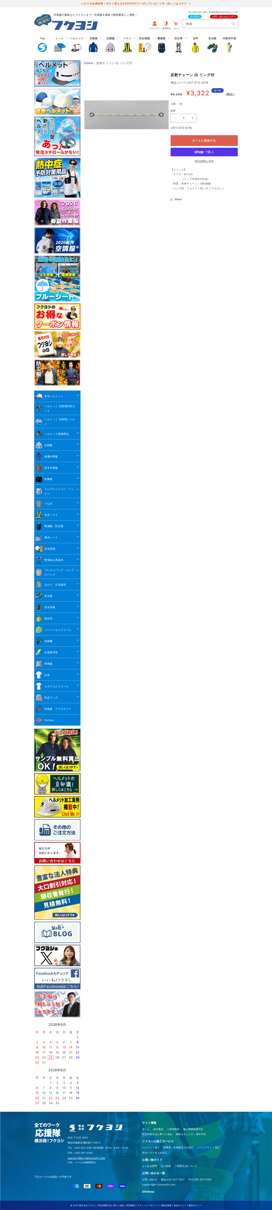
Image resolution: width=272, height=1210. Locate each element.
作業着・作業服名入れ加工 (178, 1147)
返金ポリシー (180, 1205)
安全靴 (48, 595)
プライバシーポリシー (148, 1205)
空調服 (48, 445)
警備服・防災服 (53, 526)
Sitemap (148, 1191)
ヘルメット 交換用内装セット (59, 408)
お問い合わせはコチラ (224, 16)
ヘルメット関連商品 (56, 433)
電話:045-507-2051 (172, 1179)
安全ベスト (51, 514)
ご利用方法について (185, 1165)
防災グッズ (51, 697)
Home (88, 63)
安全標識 (49, 548)
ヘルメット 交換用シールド (59, 421)
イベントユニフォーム (57, 629)
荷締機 (48, 641)
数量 (173, 110)
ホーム (146, 1129)
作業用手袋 (51, 652)
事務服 (48, 663)
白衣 (47, 674)
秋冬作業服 (51, 467)
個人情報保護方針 (193, 1129)
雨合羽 (48, 618)
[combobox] (210, 24)
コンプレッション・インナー (59, 491)
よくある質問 (149, 1165)
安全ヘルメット (53, 396)
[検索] (233, 24)
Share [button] (178, 199)
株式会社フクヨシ (87, 1205)
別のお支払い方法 (204, 160)
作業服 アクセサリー (57, 708)
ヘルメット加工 (151, 1147)
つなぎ (48, 503)
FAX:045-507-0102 (200, 1179)
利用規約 (130, 1205)
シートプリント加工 (208, 1147)
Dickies (49, 720)
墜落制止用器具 (53, 559)
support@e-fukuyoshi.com (158, 1184)
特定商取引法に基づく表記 (157, 1134)
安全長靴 (49, 607)
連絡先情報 (166, 1205)
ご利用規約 (173, 1129)
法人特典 (166, 1165)
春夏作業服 (51, 456)
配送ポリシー (195, 1205)
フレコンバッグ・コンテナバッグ (59, 572)
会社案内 (195, 16)
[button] (59, 45)
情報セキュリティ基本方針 (191, 1134)
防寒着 (48, 479)
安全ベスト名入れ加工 (154, 1152)
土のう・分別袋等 (55, 584)
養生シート (51, 537)
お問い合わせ (149, 1179)
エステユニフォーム (56, 686)
